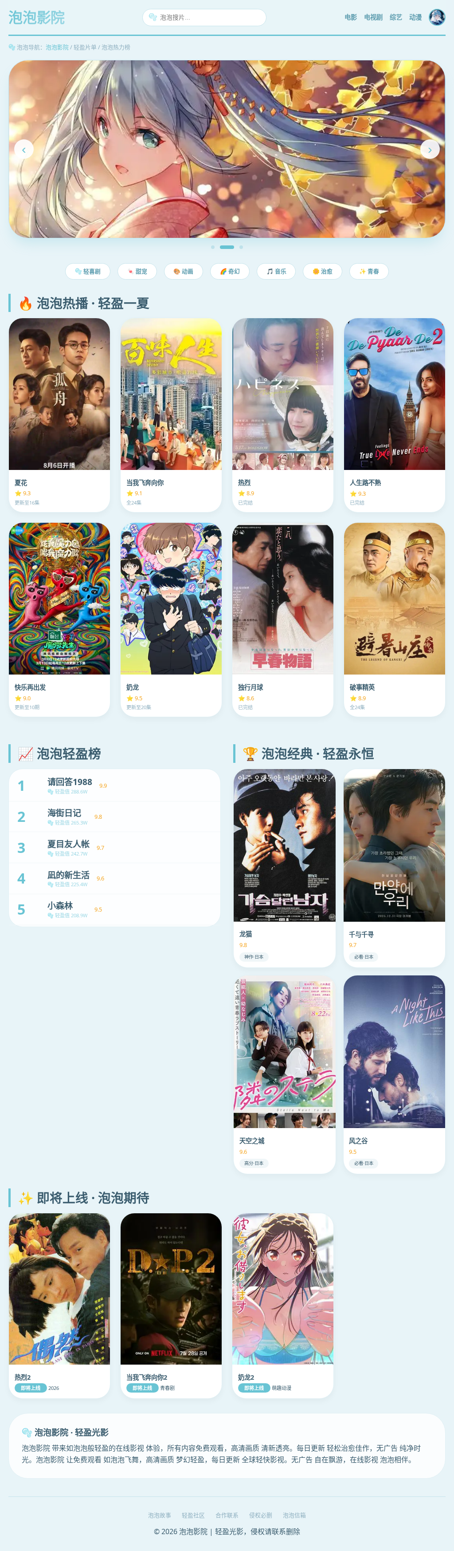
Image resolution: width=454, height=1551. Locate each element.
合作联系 (227, 1515)
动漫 (415, 17)
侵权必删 (260, 1515)
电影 (350, 17)
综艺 (396, 17)
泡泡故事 (159, 1515)
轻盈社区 (193, 1515)
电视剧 (373, 17)
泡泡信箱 (294, 1515)
